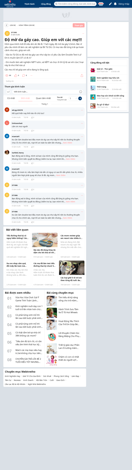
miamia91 (16, 136)
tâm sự (8, 380)
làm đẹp (75, 376)
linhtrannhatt (17, 123)
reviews (17, 380)
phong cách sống (61, 376)
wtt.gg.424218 (17, 110)
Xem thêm (67, 142)
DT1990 (14, 32)
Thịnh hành (29, 4)
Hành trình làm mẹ (27, 25)
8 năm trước (16, 130)
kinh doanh (28, 380)
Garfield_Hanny (18, 153)
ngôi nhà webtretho (37, 384)
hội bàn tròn (41, 380)
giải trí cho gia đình (32, 376)
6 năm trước (16, 117)
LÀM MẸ (13, 25)
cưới (52, 380)
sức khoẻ (47, 376)
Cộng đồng (46, 4)
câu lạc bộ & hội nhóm (15, 384)
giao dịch (60, 380)
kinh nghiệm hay (12, 376)
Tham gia (79, 25)
